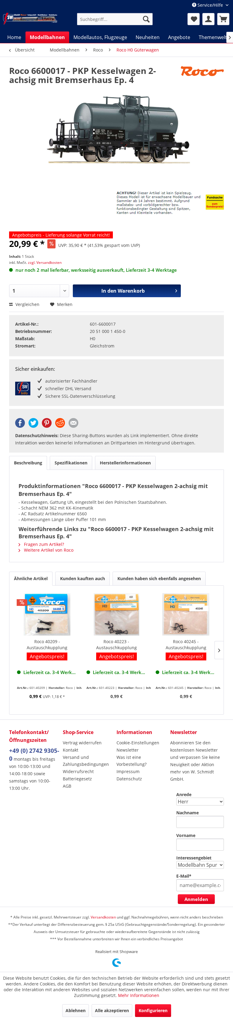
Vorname (185, 835)
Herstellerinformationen (125, 463)
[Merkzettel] (193, 19)
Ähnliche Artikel (31, 578)
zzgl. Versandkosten (45, 262)
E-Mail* (183, 876)
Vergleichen (26, 304)
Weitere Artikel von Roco (48, 550)
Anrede (183, 794)
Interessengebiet (193, 858)
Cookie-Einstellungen (137, 743)
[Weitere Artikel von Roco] (202, 76)
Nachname (187, 813)
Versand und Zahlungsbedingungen (86, 760)
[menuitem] (115, 19)
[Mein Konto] (208, 19)
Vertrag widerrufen (82, 743)
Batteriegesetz (77, 779)
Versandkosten (103, 917)
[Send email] (73, 426)
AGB (67, 786)
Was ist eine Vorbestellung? (131, 760)
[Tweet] (33, 426)
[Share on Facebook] (20, 426)
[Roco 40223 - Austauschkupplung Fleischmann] (116, 614)
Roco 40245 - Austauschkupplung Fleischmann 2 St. (186, 645)
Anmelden (196, 899)
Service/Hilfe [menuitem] (210, 5)
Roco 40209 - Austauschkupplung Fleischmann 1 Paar (47, 645)
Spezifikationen (71, 463)
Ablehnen (76, 1010)
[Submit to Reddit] (60, 426)
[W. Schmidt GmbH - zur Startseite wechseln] (30, 19)
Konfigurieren (153, 1010)
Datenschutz (129, 779)
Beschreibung (28, 463)
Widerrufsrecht (78, 771)
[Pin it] (47, 426)
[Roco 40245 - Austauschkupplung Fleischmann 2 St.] (186, 614)
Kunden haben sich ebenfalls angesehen (159, 578)
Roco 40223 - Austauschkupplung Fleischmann (116, 645)
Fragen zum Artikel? (43, 544)
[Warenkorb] (223, 19)
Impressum (128, 771)
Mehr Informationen (138, 995)
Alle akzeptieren (112, 1010)
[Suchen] (146, 19)
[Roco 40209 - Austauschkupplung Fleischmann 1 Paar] (47, 614)
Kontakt (70, 750)
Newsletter (127, 750)
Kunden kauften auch (82, 578)
